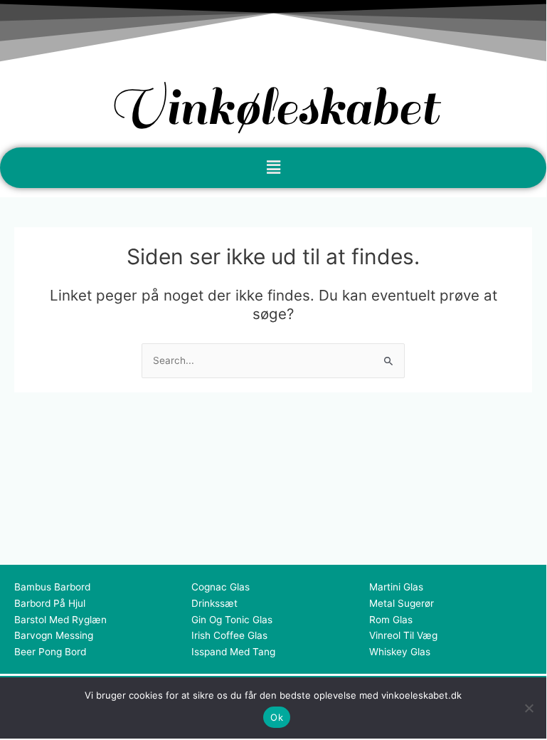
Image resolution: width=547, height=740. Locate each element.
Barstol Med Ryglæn (60, 619)
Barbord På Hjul (49, 603)
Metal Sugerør (401, 603)
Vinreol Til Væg (403, 635)
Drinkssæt (214, 603)
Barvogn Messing (53, 635)
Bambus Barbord (52, 587)
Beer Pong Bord (50, 651)
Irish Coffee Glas (229, 635)
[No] (528, 708)
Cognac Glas (220, 587)
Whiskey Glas (399, 651)
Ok (276, 717)
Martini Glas (396, 587)
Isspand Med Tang (233, 651)
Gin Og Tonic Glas (231, 619)
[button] (273, 168)
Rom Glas (391, 619)
